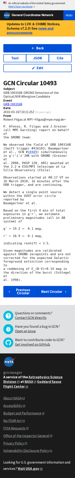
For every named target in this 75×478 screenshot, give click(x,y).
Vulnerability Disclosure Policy (26, 450)
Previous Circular (23, 291)
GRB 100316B (12, 104)
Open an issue (25, 331)
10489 (32, 152)
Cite (60, 58)
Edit (40, 68)
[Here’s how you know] (37, 5)
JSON (37, 58)
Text (15, 58)
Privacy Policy (13, 443)
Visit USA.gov (28, 468)
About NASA (12, 398)
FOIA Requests (14, 428)
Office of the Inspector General (26, 435)
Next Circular (51, 291)
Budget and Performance (22, 413)
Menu (69, 15)
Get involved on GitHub (32, 344)
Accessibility (12, 405)
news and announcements (30, 30)
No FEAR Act (12, 420)
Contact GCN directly (30, 317)
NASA (29, 381)
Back (40, 48)
